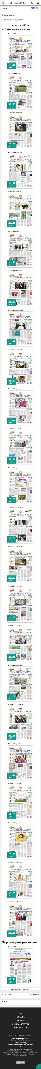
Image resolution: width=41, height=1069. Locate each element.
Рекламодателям (20, 1024)
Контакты (20, 1017)
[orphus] (20, 1062)
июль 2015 (20, 25)
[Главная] (17, 2)
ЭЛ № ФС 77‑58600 (13, 1051)
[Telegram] (37, 8)
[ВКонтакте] (32, 8)
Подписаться (20, 1028)
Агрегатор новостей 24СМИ (21, 989)
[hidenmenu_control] (38, 2)
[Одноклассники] (34, 8)
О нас (20, 1013)
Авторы (20, 1020)
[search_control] (2, 2)
